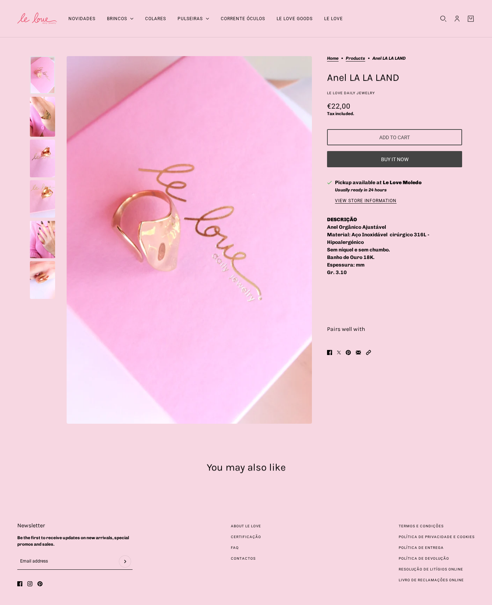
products (355, 58)
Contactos (243, 558)
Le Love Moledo (402, 182)
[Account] (457, 19)
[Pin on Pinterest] (348, 352)
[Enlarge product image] (189, 240)
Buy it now (394, 159)
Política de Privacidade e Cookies (437, 537)
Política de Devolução (424, 558)
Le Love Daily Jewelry (351, 93)
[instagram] (30, 584)
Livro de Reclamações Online (431, 580)
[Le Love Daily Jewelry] (37, 19)
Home (333, 58)
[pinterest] (40, 584)
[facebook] (20, 584)
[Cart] (471, 19)
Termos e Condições (421, 526)
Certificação (246, 537)
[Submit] (125, 561)
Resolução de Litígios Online (431, 569)
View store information (366, 201)
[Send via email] (358, 352)
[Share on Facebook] (330, 352)
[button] (368, 352)
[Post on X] (339, 352)
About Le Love (246, 526)
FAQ (235, 548)
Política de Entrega (421, 548)
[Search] (443, 19)
